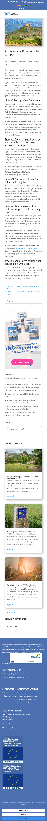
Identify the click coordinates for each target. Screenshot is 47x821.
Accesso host (20, 674)
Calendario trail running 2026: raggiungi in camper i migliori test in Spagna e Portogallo (22, 586)
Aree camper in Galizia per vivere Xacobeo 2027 (21, 390)
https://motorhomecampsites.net (28, 696)
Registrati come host (22, 677)
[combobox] (23, 426)
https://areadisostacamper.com (27, 703)
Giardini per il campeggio (10, 696)
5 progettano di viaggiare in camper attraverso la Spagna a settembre (23, 477)
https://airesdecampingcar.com (27, 699)
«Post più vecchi (10, 612)
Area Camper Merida (9, 677)
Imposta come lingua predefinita (15, 429)
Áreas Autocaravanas (10, 693)
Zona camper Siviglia (9, 674)
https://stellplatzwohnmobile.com (28, 693)
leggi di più (10, 496)
